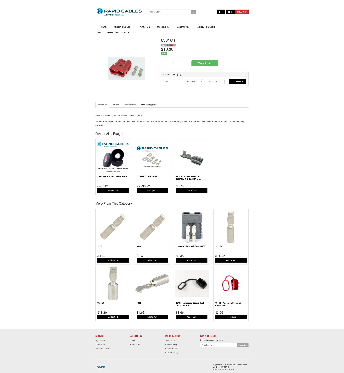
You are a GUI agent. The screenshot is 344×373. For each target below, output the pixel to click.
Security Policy (171, 352)
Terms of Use (170, 340)
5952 (139, 246)
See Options (113, 190)
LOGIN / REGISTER (205, 26)
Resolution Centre (102, 348)
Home (99, 32)
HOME (104, 26)
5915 (99, 246)
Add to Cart (206, 63)
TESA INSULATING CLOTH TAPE (112, 176)
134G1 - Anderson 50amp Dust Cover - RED (229, 304)
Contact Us (135, 344)
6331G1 (127, 32)
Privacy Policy (171, 344)
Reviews (144, 104)
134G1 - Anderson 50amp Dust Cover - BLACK (190, 304)
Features (115, 104)
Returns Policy (171, 348)
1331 (139, 302)
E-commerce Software (220, 369)
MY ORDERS (163, 26)
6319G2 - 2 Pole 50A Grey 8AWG (190, 246)
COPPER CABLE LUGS (147, 176)
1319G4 (218, 246)
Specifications (130, 104)
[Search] (193, 12)
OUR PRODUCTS (122, 26)
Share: (164, 45)
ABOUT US (145, 26)
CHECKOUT (242, 11)
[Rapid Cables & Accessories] (119, 10)
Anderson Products (113, 32)
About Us (134, 340)
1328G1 (100, 302)
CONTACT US (183, 26)
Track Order (100, 344)
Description (102, 104)
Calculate (238, 81)
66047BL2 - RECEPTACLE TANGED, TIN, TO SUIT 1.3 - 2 (189, 177)
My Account (100, 340)
